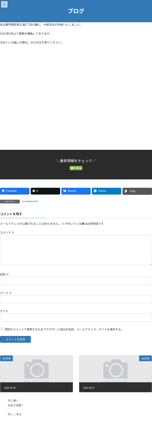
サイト (4, 311)
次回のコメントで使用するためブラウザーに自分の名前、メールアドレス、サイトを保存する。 (64, 329)
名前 (4, 274)
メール (6, 292)
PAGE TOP (144, 405)
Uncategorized (30, 201)
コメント (7, 232)
